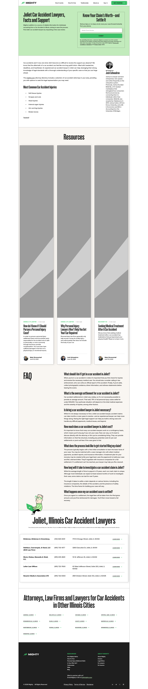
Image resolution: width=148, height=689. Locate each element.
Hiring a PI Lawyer (29, 321)
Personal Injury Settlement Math (76, 661)
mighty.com (30, 78)
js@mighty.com (87, 677)
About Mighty (101, 656)
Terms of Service (79, 684)
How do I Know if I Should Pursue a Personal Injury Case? (34, 329)
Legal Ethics (101, 661)
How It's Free (71, 658)
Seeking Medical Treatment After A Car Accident (111, 327)
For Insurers (101, 665)
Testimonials (70, 665)
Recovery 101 (102, 321)
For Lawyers (101, 663)
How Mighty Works (72, 656)
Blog (68, 669)
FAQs (68, 667)
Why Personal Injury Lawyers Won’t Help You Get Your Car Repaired (73, 329)
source (26, 117)
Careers (100, 658)
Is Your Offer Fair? (72, 663)
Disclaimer (89, 44)
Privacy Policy (97, 44)
